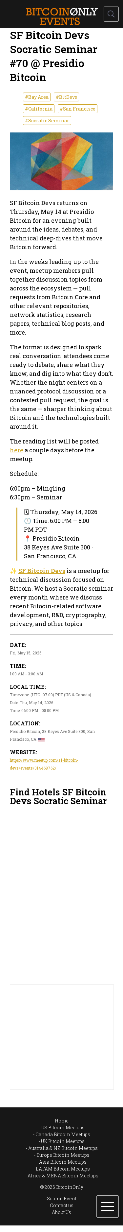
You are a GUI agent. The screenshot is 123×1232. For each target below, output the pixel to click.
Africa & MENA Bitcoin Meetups (63, 1175)
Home (62, 1121)
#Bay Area (37, 97)
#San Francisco (77, 109)
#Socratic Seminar (47, 120)
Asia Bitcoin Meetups (63, 1162)
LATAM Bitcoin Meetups (63, 1169)
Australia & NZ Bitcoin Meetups (63, 1148)
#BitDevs (66, 97)
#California (38, 109)
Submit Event (61, 1198)
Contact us (61, 1205)
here (16, 450)
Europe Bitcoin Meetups (63, 1155)
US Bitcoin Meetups (63, 1127)
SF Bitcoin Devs (41, 571)
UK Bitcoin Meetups (63, 1141)
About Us (61, 1212)
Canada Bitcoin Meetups (62, 1134)
